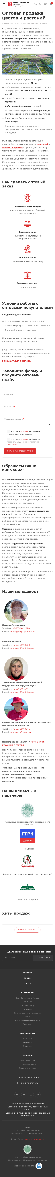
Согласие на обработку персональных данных (27, 1107)
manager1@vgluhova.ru (22, 732)
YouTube (31, 1094)
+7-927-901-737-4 (21, 689)
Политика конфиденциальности (27, 1103)
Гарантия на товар (27, 1068)
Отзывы (27, 1017)
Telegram (24, 1094)
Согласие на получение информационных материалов (27, 1114)
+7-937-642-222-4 (21, 628)
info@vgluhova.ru (29, 1083)
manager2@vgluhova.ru (22, 631)
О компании (27, 1002)
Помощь (28, 1055)
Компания (27, 993)
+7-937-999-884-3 (21, 729)
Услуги (27, 983)
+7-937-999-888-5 (21, 645)
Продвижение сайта (23, 1165)
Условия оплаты (27, 1060)
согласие (24, 431)
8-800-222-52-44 (28, 1078)
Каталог (27, 973)
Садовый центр (27, 1005)
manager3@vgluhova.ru (22, 648)
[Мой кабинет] (45, 4)
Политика (27, 1046)
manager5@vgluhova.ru (22, 692)
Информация (27, 1033)
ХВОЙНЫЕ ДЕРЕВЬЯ (13, 745)
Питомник (27, 1009)
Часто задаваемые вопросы (27, 1020)
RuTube (38, 1094)
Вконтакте (17, 1094)
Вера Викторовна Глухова (27, 998)
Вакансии (27, 1024)
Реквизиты (27, 1042)
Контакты (27, 1039)
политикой (12, 445)
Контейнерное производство (27, 1013)
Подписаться (43, 957)
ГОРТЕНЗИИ (37, 742)
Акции (27, 978)
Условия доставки (27, 1064)
